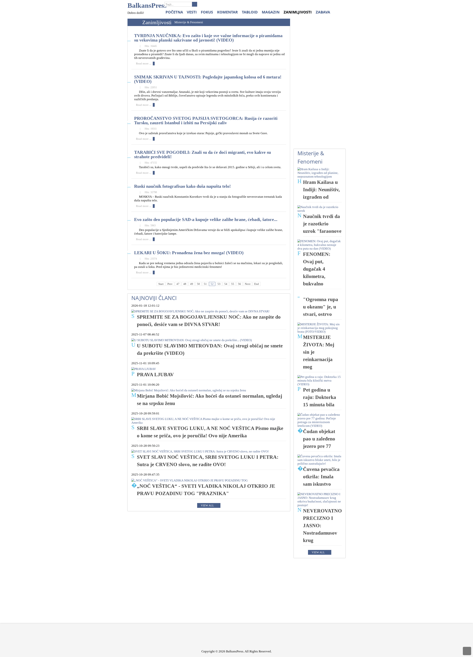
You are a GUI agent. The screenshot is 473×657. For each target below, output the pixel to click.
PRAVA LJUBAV (155, 374)
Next (247, 283)
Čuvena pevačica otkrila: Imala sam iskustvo (321, 476)
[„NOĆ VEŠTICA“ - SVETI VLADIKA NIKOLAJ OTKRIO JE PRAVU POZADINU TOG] (189, 480)
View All (207, 505)
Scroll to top (467, 651)
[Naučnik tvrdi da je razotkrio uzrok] (319, 208)
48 (184, 283)
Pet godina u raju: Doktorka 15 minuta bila (319, 397)
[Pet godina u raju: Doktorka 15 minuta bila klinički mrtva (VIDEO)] (319, 380)
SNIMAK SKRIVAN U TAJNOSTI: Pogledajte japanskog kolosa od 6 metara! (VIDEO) (207, 79)
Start (161, 283)
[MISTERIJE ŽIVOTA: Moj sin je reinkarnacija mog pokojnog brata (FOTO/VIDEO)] (319, 328)
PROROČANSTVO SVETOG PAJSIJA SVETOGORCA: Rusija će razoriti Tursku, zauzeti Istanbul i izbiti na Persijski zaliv (206, 120)
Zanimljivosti (156, 22)
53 (218, 283)
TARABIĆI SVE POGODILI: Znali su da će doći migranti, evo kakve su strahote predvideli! (202, 154)
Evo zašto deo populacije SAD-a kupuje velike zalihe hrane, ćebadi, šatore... (205, 219)
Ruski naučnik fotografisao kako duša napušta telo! (182, 186)
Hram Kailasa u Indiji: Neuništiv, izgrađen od (321, 189)
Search (194, 4)
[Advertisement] (321, 87)
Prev (170, 283)
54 (225, 283)
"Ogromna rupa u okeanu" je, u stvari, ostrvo (320, 307)
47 (177, 283)
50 (198, 283)
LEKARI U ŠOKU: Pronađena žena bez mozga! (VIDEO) (189, 252)
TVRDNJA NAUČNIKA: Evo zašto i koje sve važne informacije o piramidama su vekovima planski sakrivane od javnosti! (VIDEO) (208, 37)
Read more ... (144, 63)
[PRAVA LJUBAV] (143, 368)
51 (205, 283)
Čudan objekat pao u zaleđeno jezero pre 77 (319, 439)
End (256, 283)
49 (191, 283)
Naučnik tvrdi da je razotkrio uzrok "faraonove (322, 224)
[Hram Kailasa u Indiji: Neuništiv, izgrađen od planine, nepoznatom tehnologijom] (319, 172)
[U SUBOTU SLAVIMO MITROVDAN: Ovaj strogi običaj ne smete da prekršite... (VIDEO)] (191, 340)
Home (133, 22)
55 (232, 283)
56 (239, 283)
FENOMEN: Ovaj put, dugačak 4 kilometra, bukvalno (316, 269)
